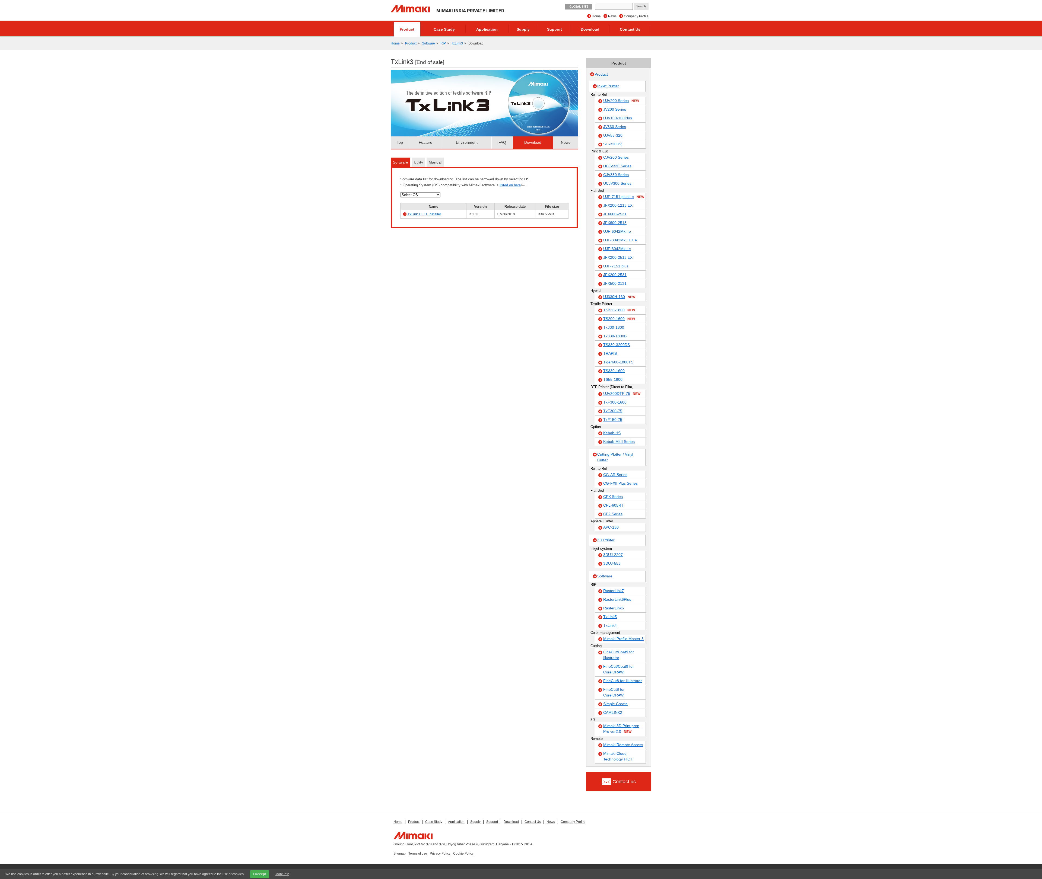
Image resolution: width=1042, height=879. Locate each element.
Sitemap (399, 853)
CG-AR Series (615, 474)
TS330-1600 (614, 371)
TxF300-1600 (615, 402)
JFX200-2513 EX (618, 257)
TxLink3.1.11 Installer (424, 214)
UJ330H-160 (619, 297)
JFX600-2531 (615, 214)
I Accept (259, 874)
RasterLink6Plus (617, 599)
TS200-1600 (619, 319)
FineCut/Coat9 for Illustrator (618, 655)
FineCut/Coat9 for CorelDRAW (618, 669)
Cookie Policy (463, 853)
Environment (467, 142)
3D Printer (606, 540)
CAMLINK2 (612, 712)
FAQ (502, 142)
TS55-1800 (612, 379)
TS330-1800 (619, 310)
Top (400, 142)
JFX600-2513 (615, 222)
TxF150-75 (612, 419)
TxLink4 (610, 625)
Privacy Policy (440, 853)
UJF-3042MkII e (617, 249)
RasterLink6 (613, 608)
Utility (418, 162)
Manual (435, 162)
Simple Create (615, 704)
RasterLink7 (613, 591)
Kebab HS (612, 433)
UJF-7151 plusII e (623, 196)
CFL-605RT (613, 505)
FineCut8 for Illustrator (622, 681)
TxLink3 (457, 43)
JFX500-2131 (615, 283)
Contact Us (630, 29)
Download (590, 29)
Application (487, 29)
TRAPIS (610, 353)
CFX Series (613, 496)
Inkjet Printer (608, 86)
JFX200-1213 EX (618, 205)
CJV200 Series (616, 157)
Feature (425, 142)
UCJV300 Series (617, 183)
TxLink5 (610, 617)
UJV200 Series (621, 100)
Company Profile (636, 16)
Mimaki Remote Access (623, 745)
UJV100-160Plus (617, 118)
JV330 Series (614, 126)
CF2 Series (612, 514)
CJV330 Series (616, 174)
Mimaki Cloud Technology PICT (618, 756)
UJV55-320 (612, 135)
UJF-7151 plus (615, 266)
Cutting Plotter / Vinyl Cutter (615, 457)
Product (407, 29)
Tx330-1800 (613, 327)
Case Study (444, 29)
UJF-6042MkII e (617, 231)
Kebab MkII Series (619, 441)
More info (282, 874)
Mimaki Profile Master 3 (623, 639)
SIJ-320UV (612, 144)
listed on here (510, 185)
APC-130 (611, 527)
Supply (523, 29)
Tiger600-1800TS (618, 362)
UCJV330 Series (617, 166)
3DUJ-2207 (613, 554)
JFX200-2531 (615, 275)
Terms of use (417, 853)
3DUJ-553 (612, 563)
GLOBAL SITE (578, 6)
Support (554, 29)
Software (428, 43)
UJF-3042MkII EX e (620, 240)
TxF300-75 (612, 411)
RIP (443, 43)
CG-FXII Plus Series (620, 483)
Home (596, 16)
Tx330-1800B (615, 336)
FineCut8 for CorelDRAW (614, 692)
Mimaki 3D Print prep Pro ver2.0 (621, 729)
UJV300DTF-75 (621, 393)
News (612, 16)
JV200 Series (614, 109)
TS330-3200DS (616, 345)
